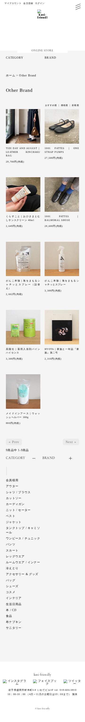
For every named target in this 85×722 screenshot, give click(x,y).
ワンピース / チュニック (23, 538)
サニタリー (13, 628)
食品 (9, 616)
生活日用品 (13, 604)
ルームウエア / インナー (23, 562)
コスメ (10, 592)
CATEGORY (14, 57)
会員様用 (12, 480)
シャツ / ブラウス (18, 492)
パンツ (10, 544)
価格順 (64, 105)
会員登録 (28, 3)
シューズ (12, 586)
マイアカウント (12, 3)
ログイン (40, 3)
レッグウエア (15, 556)
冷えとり (12, 568)
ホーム (10, 75)
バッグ (10, 580)
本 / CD (11, 610)
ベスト (10, 516)
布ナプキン (13, 622)
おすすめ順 (51, 105)
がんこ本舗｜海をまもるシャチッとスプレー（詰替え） (23, 284)
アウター (12, 486)
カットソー (13, 498)
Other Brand (27, 75)
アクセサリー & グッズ (22, 574)
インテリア (13, 598)
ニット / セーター (18, 510)
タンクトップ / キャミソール (23, 530)
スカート (12, 550)
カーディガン (15, 504)
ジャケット (13, 522)
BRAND (50, 57)
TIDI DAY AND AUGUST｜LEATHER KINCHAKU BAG (23, 152)
